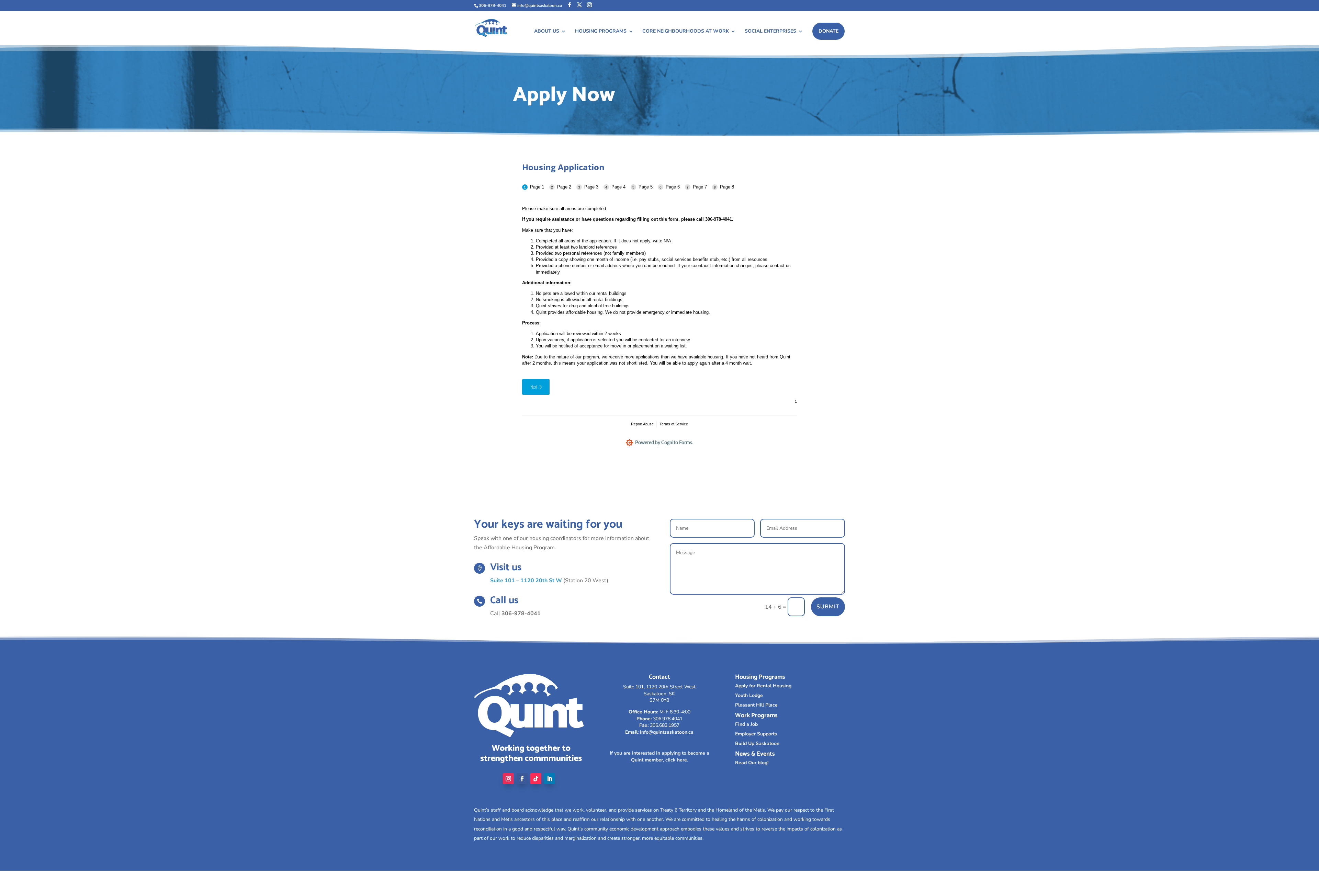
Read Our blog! (751, 762)
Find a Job (746, 724)
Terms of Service (674, 424)
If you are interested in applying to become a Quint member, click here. (659, 756)
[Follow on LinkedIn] (549, 778)
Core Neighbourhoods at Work (685, 31)
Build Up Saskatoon (757, 743)
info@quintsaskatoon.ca (667, 732)
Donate (828, 31)
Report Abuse (642, 424)
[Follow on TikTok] (535, 778)
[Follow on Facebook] (522, 778)
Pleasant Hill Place (756, 705)
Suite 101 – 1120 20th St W (526, 580)
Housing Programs (601, 31)
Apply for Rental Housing (763, 686)
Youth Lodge (749, 695)
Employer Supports (756, 734)
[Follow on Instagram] (508, 778)
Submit (827, 606)
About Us (546, 31)
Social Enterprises (770, 31)
